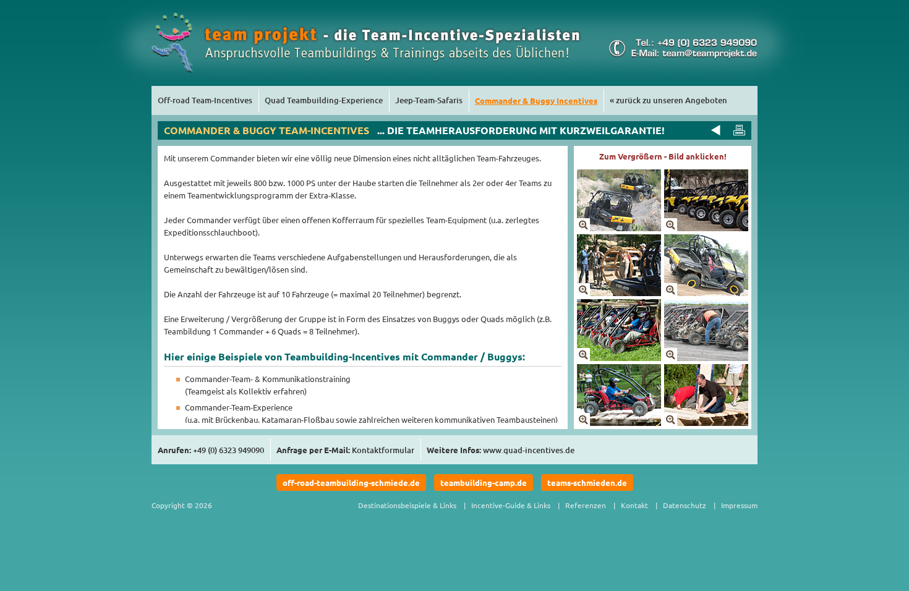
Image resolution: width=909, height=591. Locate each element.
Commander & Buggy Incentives (536, 100)
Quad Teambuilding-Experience (324, 100)
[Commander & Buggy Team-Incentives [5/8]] (619, 357)
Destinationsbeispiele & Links (407, 505)
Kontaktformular (383, 450)
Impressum (739, 505)
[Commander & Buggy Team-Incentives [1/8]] (619, 228)
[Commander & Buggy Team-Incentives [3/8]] (619, 292)
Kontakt (634, 505)
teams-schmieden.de (587, 482)
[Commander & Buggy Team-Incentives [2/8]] (706, 228)
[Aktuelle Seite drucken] (739, 129)
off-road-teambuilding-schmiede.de (351, 482)
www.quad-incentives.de (528, 450)
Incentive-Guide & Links (510, 505)
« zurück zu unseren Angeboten (668, 100)
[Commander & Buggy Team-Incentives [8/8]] (706, 422)
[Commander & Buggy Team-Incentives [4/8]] (706, 292)
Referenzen (585, 505)
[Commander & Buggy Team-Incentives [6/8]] (706, 357)
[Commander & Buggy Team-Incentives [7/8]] (619, 422)
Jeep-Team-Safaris (429, 100)
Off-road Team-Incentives (205, 100)
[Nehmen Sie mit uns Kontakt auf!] (681, 56)
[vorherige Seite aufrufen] (714, 129)
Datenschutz (684, 505)
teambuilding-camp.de (483, 482)
